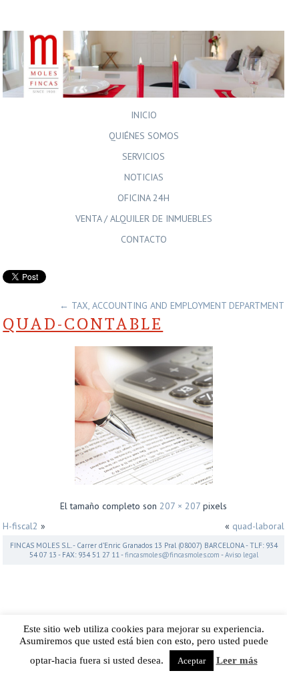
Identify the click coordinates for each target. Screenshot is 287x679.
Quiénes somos (144, 136)
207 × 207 (180, 506)
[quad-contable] (144, 486)
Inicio (144, 115)
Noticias (144, 177)
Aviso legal (241, 554)
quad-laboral (258, 526)
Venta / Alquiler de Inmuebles (143, 219)
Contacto (144, 239)
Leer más (237, 660)
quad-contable (83, 323)
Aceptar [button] (192, 661)
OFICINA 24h (143, 198)
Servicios (143, 156)
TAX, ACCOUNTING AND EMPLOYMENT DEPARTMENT (171, 305)
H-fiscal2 (20, 526)
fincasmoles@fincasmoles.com (172, 554)
